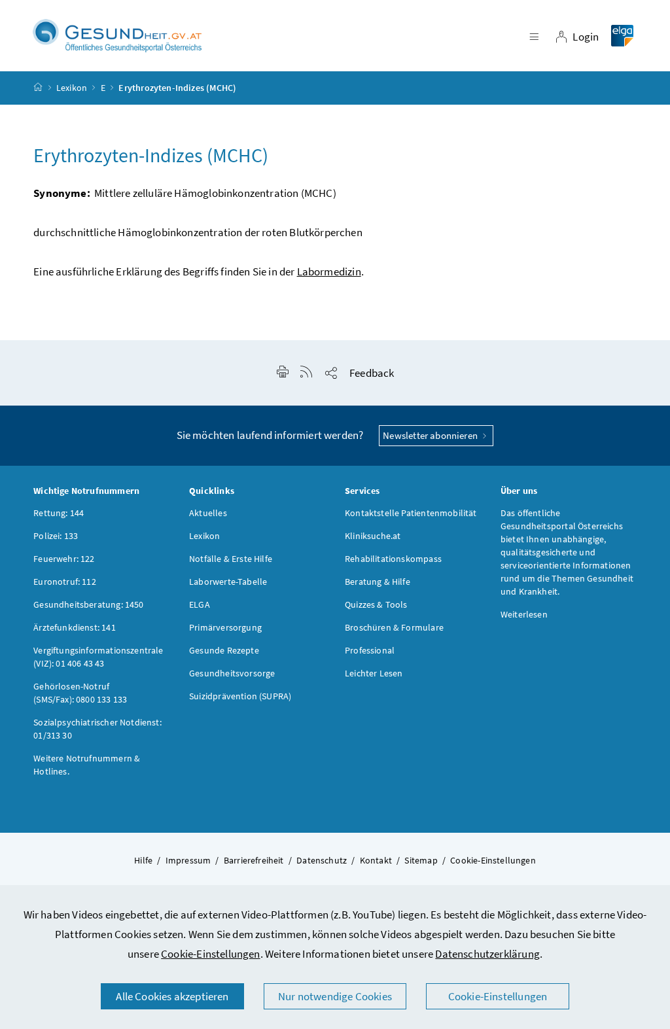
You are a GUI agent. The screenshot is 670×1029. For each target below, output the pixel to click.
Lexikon (71, 88)
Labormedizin (329, 271)
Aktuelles (208, 513)
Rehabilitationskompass (393, 559)
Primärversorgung (225, 627)
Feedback (371, 372)
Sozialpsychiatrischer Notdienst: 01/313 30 (97, 728)
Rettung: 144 (58, 513)
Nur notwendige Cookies (335, 996)
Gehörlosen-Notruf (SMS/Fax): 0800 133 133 (80, 692)
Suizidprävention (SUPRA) (240, 696)
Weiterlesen (524, 614)
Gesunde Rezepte (224, 650)
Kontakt (376, 860)
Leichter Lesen (373, 673)
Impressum (188, 860)
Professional (370, 650)
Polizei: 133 (55, 536)
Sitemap (420, 860)
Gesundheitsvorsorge (232, 673)
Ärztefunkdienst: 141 (74, 627)
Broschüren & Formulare (394, 627)
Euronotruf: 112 (64, 581)
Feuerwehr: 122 (63, 559)
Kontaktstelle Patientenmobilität (411, 513)
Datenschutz (321, 860)
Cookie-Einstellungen (210, 954)
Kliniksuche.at (372, 536)
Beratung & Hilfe (377, 581)
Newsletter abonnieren (431, 435)
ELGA (199, 604)
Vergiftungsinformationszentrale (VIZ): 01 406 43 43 (98, 656)
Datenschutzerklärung (487, 954)
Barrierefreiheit (254, 860)
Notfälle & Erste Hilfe (230, 559)
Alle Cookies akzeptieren (172, 996)
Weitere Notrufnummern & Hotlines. (86, 764)
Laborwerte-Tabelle (228, 581)
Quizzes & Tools (376, 604)
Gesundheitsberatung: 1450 (88, 604)
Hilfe (143, 860)
